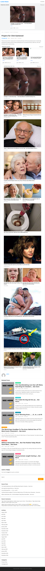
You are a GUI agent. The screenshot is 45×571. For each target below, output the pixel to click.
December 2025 (5, 528)
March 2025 (4, 547)
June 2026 (4, 516)
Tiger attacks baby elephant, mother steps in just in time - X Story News (16, 501)
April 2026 (4, 520)
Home (2, 32)
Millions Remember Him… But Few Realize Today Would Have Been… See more (21, 443)
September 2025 (5, 534)
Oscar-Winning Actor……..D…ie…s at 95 (28, 415)
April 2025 (4, 545)
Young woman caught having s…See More (27, 457)
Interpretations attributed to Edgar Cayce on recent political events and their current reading (21, 505)
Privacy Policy (4, 562)
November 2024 (5, 555)
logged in (9, 472)
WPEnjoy (30, 568)
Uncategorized (6, 32)
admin (9, 38)
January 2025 (4, 551)
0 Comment (19, 38)
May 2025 (3, 543)
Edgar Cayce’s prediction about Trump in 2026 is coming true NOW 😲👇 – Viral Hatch (19, 504)
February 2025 (4, 549)
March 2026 (4, 522)
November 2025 (5, 530)
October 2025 (4, 532)
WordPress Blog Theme (24, 568)
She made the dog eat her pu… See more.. (27, 400)
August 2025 (4, 537)
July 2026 (3, 514)
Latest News (4, 2)
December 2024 (5, 553)
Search (3, 477)
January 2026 (4, 526)
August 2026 (4, 512)
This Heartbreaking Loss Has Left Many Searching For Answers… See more (29, 386)
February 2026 (4, 524)
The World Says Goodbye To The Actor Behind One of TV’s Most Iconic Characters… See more (21, 430)
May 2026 (3, 518)
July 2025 (3, 539)
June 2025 (4, 541)
